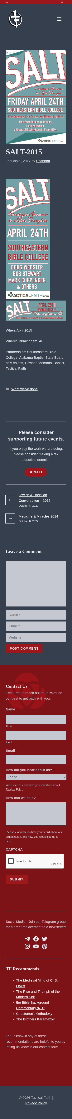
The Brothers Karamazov (35, 1019)
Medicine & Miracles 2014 (38, 516)
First (9, 726)
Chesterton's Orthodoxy (34, 1014)
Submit (17, 879)
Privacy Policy (36, 1103)
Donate (36, 472)
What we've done (24, 389)
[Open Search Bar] (62, 2)
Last (9, 742)
